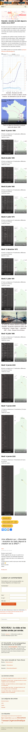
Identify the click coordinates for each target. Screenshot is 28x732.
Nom (2, 595)
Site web (3, 600)
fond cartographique (13, 646)
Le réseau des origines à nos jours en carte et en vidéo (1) (14, 678)
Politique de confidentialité (7, 727)
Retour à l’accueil (7, 525)
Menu (2, 6)
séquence (8, 634)
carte (2, 703)
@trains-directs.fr (9, 662)
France (16, 715)
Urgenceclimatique (17, 720)
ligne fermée (20, 715)
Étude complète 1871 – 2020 (10, 522)
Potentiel (3, 707)
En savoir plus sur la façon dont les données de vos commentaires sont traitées (13, 611)
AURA (2, 715)
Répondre (5, 569)
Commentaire (5, 585)
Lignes (2, 705)
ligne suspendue (6, 718)
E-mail (3, 598)
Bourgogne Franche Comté (8, 715)
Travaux (5, 720)
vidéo (2, 722)
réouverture (21, 718)
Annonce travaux (5, 701)
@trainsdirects (10, 665)
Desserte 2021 (6, 518)
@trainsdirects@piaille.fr (11, 668)
